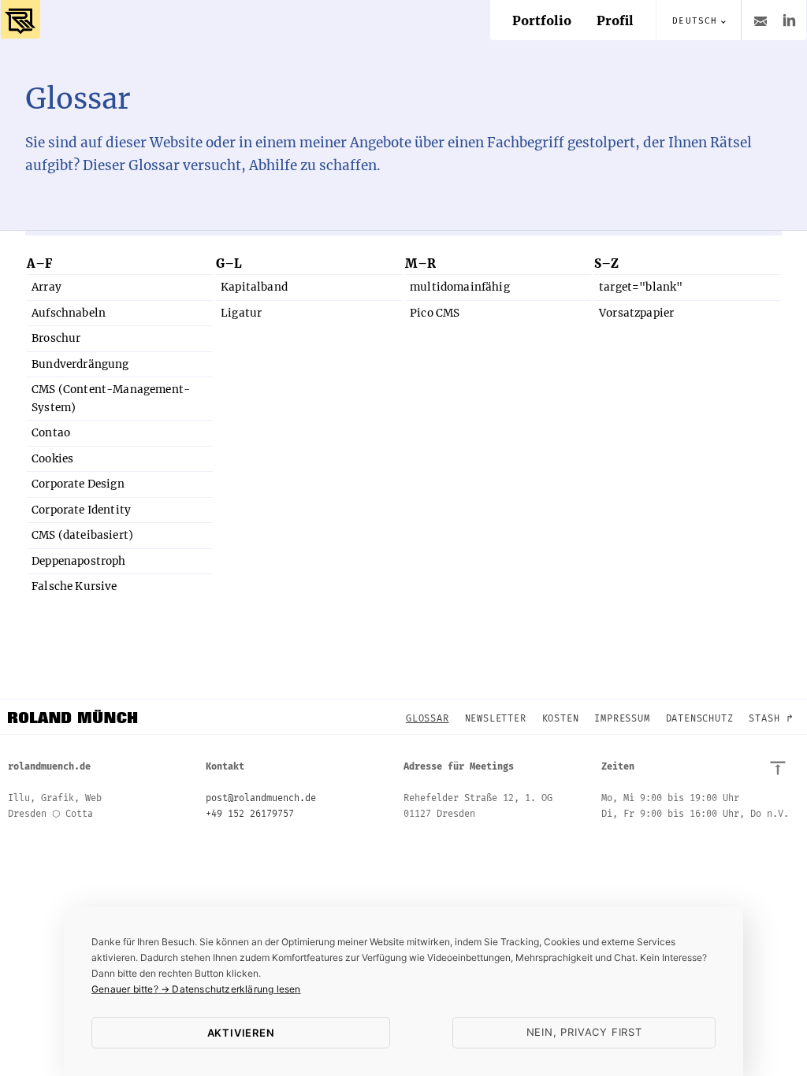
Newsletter (495, 718)
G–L (229, 263)
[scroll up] (777, 768)
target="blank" (640, 287)
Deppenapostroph (79, 561)
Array (46, 287)
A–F (39, 263)
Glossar (427, 718)
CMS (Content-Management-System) (111, 398)
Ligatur (241, 313)
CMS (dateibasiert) (82, 535)
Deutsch (694, 21)
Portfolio (541, 20)
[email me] (758, 20)
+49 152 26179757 (250, 813)
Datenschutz (700, 718)
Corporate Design (78, 484)
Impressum (621, 718)
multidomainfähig (460, 287)
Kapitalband (254, 287)
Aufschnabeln (69, 313)
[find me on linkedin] (789, 20)
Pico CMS (434, 313)
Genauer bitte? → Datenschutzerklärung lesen (196, 989)
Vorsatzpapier (636, 313)
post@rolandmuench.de (261, 797)
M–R (420, 263)
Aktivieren (241, 1032)
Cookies (52, 459)
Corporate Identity (81, 510)
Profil (615, 20)
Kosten (560, 718)
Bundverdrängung (80, 364)
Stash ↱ (771, 718)
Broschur (56, 338)
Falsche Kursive (74, 586)
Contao (51, 433)
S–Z (606, 263)
